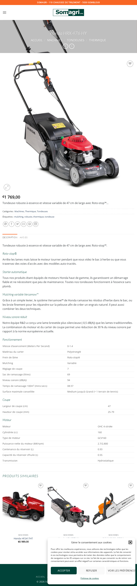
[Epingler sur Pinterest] (29, 224)
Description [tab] (10, 237)
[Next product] (65, 46)
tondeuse (49, 216)
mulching (18, 216)
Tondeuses (75, 40)
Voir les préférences (120, 570)
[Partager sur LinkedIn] (35, 224)
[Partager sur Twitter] (17, 224)
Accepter (64, 570)
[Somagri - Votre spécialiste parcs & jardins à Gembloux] (68, 12)
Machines (54, 40)
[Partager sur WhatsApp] (5, 224)
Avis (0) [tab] (24, 237)
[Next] (134, 517)
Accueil (37, 40)
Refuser (91, 570)
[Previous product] (71, 46)
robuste (28, 216)
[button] (130, 542)
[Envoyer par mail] (23, 224)
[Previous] (2, 517)
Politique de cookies (90, 578)
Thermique (97, 40)
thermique (38, 216)
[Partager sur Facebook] (11, 224)
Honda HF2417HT (23, 538)
